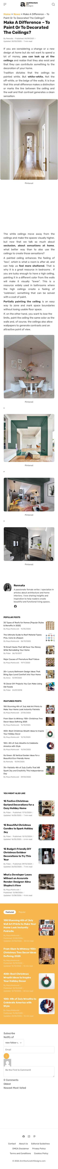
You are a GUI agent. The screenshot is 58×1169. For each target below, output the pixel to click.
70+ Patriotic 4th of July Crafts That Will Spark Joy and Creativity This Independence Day (23, 770)
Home (7, 14)
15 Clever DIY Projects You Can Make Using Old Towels (23, 685)
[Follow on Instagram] (29, 1136)
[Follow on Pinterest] (34, 1136)
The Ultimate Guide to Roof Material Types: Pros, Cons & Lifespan (23, 636)
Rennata (9, 38)
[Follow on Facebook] (23, 1136)
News (16, 14)
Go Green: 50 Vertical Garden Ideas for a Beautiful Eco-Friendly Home (21, 756)
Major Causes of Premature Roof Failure (21, 659)
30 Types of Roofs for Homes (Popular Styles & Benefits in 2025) (24, 624)
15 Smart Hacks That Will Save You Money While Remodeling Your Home (22, 648)
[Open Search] (53, 4)
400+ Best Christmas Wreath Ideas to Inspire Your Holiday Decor (24, 732)
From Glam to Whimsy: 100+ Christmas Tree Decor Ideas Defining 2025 (23, 720)
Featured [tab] (10, 912)
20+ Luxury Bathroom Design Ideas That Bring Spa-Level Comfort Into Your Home (22, 673)
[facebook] (15, 607)
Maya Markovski (12, 890)
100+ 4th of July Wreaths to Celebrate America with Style (21, 744)
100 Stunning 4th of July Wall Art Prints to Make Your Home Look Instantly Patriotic (23, 707)
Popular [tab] (22, 912)
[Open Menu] (5, 4)
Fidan (8, 812)
